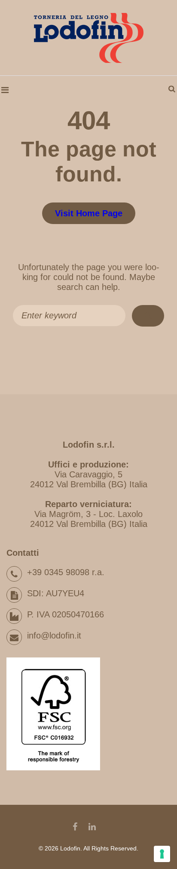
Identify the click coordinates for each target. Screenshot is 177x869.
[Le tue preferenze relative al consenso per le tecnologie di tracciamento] (162, 854)
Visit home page (88, 213)
